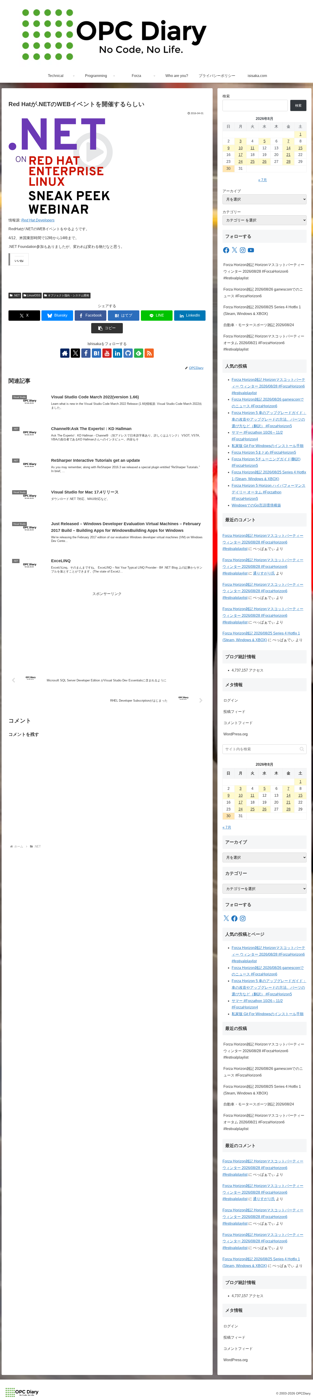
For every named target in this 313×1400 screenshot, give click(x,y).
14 (288, 148)
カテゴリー (231, 212)
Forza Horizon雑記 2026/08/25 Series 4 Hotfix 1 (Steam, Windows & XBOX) (262, 310)
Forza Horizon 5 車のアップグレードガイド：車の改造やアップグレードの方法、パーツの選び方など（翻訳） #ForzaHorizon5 (269, 419)
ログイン (230, 700)
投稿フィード (234, 712)
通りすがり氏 (264, 573)
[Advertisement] (107, 629)
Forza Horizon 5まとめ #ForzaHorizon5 (264, 452)
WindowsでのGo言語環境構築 (256, 505)
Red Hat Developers (38, 220)
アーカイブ (231, 191)
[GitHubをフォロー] (128, 353)
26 (264, 162)
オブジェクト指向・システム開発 (68, 295)
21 (288, 155)
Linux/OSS (33, 295)
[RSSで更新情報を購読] (149, 353)
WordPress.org (235, 734)
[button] (107, 328)
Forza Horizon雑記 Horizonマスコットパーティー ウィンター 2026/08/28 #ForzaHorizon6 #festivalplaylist (263, 271)
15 (300, 148)
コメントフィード (238, 723)
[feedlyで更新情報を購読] (138, 353)
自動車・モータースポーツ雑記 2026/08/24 (258, 325)
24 (241, 162)
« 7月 (262, 180)
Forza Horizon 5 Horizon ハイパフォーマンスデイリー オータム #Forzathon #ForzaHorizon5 (268, 492)
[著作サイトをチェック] (64, 353)
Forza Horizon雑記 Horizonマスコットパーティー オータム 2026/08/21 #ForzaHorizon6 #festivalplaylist (263, 342)
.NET (17, 295)
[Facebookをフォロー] (86, 353)
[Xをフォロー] (75, 353)
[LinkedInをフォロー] (117, 353)
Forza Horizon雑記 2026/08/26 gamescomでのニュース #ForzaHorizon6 (263, 292)
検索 (226, 96)
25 (252, 162)
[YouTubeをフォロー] (107, 353)
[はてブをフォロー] (96, 353)
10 (241, 148)
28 (288, 162)
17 (241, 155)
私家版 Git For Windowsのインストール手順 (268, 446)
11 (252, 148)
